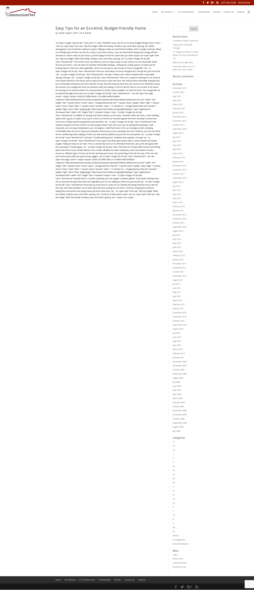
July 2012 (176, 235)
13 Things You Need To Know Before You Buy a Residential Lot (185, 55)
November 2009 (180, 365)
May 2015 (177, 96)
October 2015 (178, 92)
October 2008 (178, 418)
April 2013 (177, 198)
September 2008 (180, 423)
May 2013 (177, 194)
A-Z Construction (186, 12)
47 (174, 474)
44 (174, 466)
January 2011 (178, 308)
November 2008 (180, 414)
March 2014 (178, 153)
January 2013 (178, 210)
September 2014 (180, 129)
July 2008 (176, 431)
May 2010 (177, 341)
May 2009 (177, 390)
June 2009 (177, 386)
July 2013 (176, 186)
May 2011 (177, 292)
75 (174, 515)
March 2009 (178, 398)
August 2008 (178, 427)
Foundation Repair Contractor (185, 40)
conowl (61, 33)
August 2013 (178, 182)
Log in (175, 554)
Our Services (166, 12)
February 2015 (179, 108)
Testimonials (204, 12)
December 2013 (179, 165)
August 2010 (178, 329)
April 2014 (177, 149)
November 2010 (180, 316)
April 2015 (177, 100)
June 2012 (177, 239)
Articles (216, 12)
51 (174, 490)
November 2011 (180, 267)
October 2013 (178, 174)
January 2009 (178, 406)
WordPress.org (179, 567)
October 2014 (178, 125)
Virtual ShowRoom (181, 544)
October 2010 (178, 321)
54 (174, 499)
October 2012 (178, 222)
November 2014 (180, 121)
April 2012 (177, 247)
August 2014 (178, 133)
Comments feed (180, 563)
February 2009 (179, 402)
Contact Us (229, 12)
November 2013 (180, 169)
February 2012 (179, 255)
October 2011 (178, 271)
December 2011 (179, 263)
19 (174, 450)
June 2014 (177, 141)
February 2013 (179, 206)
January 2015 (178, 112)
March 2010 (178, 349)
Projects (241, 12)
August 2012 (178, 231)
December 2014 (179, 116)
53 (174, 495)
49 (174, 482)
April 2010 (177, 345)
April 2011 (177, 296)
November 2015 (180, 88)
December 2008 (179, 410)
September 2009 (180, 374)
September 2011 (180, 276)
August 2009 (178, 378)
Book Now (244, 3)
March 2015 (178, 104)
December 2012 (179, 214)
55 (174, 503)
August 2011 (178, 280)
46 (174, 470)
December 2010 (179, 312)
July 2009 (176, 382)
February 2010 (179, 353)
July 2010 (176, 333)
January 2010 (178, 357)
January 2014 (178, 161)
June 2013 (177, 190)
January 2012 (178, 259)
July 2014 (176, 137)
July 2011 (176, 284)
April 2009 (177, 394)
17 (174, 442)
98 (174, 527)
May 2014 (177, 145)
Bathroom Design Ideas (183, 62)
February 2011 (179, 304)
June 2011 (177, 288)
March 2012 (178, 251)
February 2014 (179, 157)
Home (155, 12)
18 (81, 33)
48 (174, 478)
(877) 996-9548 (228, 3)
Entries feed (178, 558)
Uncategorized (179, 539)
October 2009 (178, 369)
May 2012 (177, 243)
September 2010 (180, 324)
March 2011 (178, 300)
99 (174, 531)
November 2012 (180, 218)
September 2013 (180, 178)
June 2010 (177, 337)
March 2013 (178, 202)
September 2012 (180, 227)
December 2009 (179, 361)
